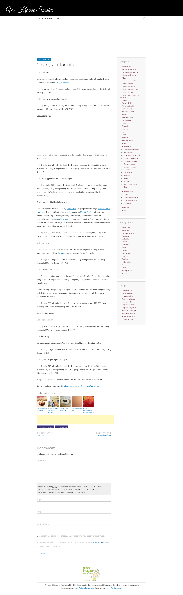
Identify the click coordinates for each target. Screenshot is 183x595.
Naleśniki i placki (128, 111)
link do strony (43, 524)
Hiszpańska (126, 253)
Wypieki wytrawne (46, 427)
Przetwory (125, 129)
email (39, 512)
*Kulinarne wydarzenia (130, 72)
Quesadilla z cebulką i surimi (77, 409)
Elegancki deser (127, 290)
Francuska (125, 244)
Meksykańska (126, 262)
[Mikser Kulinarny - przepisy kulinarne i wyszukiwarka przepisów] (91, 581)
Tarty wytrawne (127, 140)
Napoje (124, 114)
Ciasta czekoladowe (130, 161)
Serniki (126, 181)
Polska (124, 267)
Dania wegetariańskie (129, 81)
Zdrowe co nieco (127, 319)
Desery (124, 100)
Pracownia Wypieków (90, 386)
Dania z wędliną (127, 92)
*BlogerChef (126, 66)
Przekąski (125, 126)
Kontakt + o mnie (44, 18)
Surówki (125, 137)
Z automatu (62, 427)
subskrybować (99, 543)
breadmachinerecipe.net (70, 386)
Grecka (124, 250)
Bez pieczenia (128, 152)
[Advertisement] (91, 42)
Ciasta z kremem (129, 164)
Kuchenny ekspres (128, 293)
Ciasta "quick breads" (131, 158)
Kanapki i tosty (127, 109)
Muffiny (126, 178)
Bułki (126, 195)
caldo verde (71, 208)
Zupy (124, 210)
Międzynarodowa (128, 265)
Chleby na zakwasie (130, 200)
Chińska (125, 242)
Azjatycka (125, 236)
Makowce (127, 175)
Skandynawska (127, 270)
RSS (57, 18)
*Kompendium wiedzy (129, 69)
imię (38, 500)
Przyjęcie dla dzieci (128, 305)
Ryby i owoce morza (129, 132)
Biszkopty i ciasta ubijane (132, 155)
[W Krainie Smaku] (144, 18)
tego (62, 252)
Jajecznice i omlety (128, 106)
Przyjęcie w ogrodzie (129, 307)
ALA (124, 78)
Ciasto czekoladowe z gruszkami (42, 409)
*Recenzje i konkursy (129, 75)
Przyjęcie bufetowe (128, 302)
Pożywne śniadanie (128, 299)
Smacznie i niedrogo (129, 310)
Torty (126, 187)
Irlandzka (125, 256)
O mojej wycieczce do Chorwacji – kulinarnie (53, 410)
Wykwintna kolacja (128, 316)
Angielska (125, 230)
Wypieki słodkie (127, 146)
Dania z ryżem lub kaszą (130, 89)
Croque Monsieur (63, 82)
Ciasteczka (127, 170)
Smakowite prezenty (129, 313)
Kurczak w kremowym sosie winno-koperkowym (88, 410)
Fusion (124, 247)
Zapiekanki (126, 207)
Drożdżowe (128, 172)
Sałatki (124, 135)
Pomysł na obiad (127, 296)
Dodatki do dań (127, 103)
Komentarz (41, 460)
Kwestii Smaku (86, 212)
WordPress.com (116, 588)
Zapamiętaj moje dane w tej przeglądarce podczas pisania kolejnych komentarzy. (72, 536)
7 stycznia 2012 (44, 59)
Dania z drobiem (127, 83)
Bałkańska (125, 239)
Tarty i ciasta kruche (130, 184)
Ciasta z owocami (130, 167)
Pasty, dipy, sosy (127, 117)
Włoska (124, 273)
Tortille (124, 143)
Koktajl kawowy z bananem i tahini (64, 409)
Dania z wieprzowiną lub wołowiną (129, 96)
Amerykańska (126, 227)
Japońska (125, 259)
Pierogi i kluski (127, 120)
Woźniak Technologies (86, 588)
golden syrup (63, 219)
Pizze (124, 123)
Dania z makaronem (128, 86)
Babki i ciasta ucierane (131, 149)
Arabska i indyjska (128, 233)
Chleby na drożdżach (131, 197)
